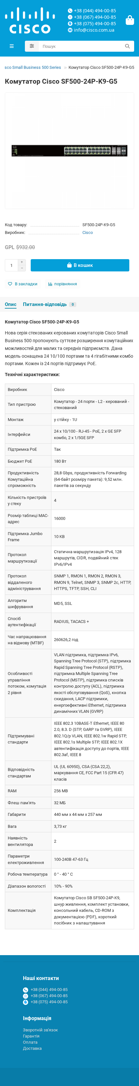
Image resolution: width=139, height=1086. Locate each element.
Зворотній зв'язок (40, 1030)
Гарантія (31, 1036)
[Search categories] (32, 46)
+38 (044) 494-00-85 (49, 989)
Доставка (32, 1048)
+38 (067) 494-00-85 (49, 995)
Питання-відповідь (48, 304)
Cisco (87, 232)
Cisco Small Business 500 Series (31, 67)
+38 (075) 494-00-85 (49, 1001)
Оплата (30, 1042)
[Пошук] (127, 46)
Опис (10, 304)
